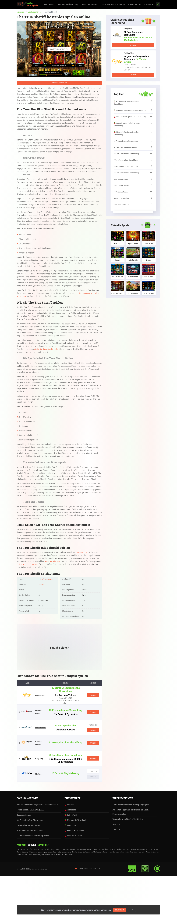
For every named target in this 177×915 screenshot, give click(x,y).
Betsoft (41, 584)
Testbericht (93, 725)
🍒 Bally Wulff (71, 815)
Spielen (93, 695)
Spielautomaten (134, 4)
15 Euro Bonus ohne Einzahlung (30, 830)
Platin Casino (40, 727)
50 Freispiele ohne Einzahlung (126, 166)
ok (132, 910)
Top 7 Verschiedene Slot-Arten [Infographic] (130, 804)
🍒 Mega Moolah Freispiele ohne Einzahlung (126, 133)
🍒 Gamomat (70, 810)
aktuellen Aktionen (52, 561)
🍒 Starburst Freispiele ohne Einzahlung (130, 110)
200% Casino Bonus (121, 185)
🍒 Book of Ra (70, 825)
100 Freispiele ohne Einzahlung (30, 820)
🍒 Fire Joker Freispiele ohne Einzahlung (130, 117)
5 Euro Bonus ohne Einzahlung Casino (33, 835)
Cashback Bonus (24, 815)
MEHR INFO (119, 910)
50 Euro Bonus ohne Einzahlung (126, 173)
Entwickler (149, 4)
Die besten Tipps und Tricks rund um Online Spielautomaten (130, 812)
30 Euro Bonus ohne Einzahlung (126, 154)
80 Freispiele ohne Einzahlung (126, 141)
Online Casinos (48, 4)
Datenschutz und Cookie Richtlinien (127, 819)
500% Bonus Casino (121, 204)
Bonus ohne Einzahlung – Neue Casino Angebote (37, 804)
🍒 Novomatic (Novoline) (75, 820)
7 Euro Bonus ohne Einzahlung (126, 160)
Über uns (116, 824)
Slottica (38, 774)
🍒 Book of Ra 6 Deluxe (74, 830)
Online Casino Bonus (89, 4)
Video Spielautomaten (46, 579)
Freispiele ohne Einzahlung (113, 4)
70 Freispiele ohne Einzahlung (29, 825)
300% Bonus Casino (121, 192)
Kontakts (116, 829)
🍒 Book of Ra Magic (73, 835)
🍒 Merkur (69, 804)
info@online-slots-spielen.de (90, 869)
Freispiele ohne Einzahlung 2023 (30, 810)
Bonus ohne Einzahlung (68, 4)
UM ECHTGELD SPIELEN (59, 83)
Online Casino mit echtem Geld (47, 349)
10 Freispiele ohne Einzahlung (125, 147)
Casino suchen (82, 552)
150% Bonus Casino (121, 179)
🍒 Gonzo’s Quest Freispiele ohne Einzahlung (127, 124)
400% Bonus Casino (121, 198)
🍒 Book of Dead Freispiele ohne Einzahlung (126, 102)
